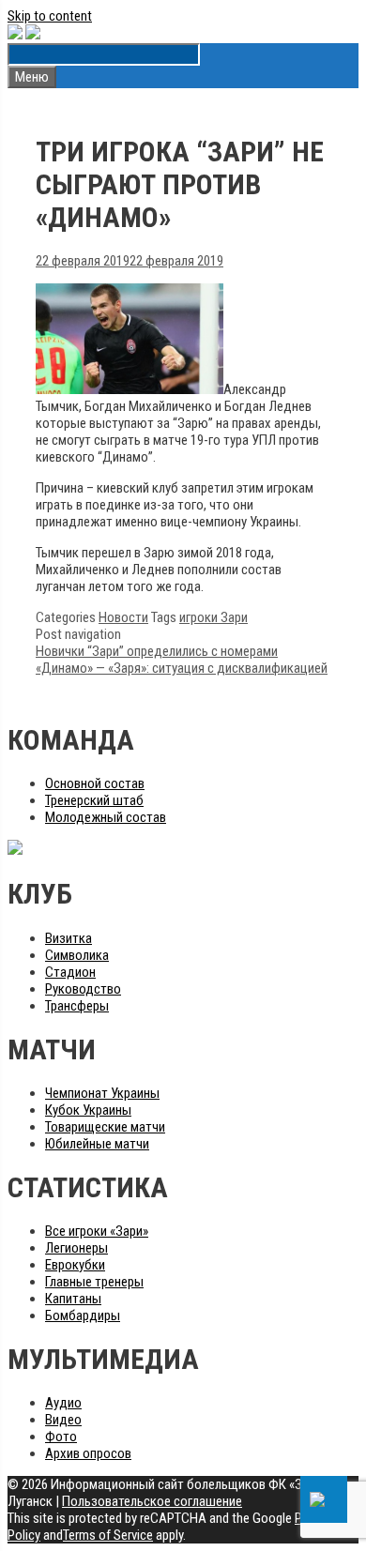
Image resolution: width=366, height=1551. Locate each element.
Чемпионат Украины (102, 1093)
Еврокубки (75, 1264)
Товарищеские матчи (105, 1126)
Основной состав (95, 783)
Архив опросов (88, 1453)
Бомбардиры (82, 1315)
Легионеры (76, 1247)
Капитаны (73, 1298)
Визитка (68, 938)
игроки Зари (213, 617)
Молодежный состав (105, 817)
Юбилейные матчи (97, 1143)
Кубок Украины (88, 1110)
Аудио (63, 1402)
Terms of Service (108, 1535)
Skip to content (50, 16)
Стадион (70, 972)
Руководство (83, 989)
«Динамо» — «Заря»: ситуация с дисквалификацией (182, 668)
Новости (123, 617)
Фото (61, 1436)
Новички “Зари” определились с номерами (157, 651)
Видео (63, 1419)
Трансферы (77, 1005)
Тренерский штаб (94, 800)
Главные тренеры (94, 1281)
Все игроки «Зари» (96, 1231)
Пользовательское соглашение (152, 1501)
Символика (77, 955)
